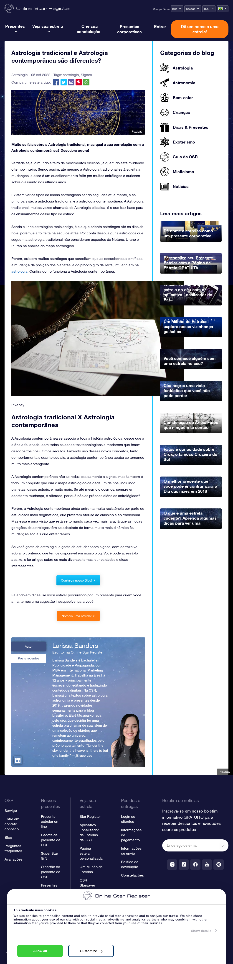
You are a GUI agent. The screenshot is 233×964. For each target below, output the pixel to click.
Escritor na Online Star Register (78, 652)
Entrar (160, 26)
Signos (86, 75)
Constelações (132, 875)
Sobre (166, 9)
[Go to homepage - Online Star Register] (38, 8)
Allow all (40, 951)
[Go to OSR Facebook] (195, 864)
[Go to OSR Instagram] (172, 864)
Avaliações (14, 859)
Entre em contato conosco (12, 824)
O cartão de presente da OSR (50, 872)
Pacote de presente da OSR (50, 840)
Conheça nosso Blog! (76, 580)
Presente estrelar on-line (50, 821)
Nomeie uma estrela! (77, 616)
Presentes (15, 26)
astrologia (71, 75)
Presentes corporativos (129, 29)
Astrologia (19, 75)
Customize (88, 951)
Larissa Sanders (75, 645)
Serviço (157, 9)
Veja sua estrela (47, 26)
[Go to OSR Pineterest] (218, 864)
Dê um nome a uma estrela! (199, 29)
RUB (207, 9)
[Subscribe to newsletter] (223, 846)
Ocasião (190, 9)
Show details (201, 931)
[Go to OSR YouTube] (207, 864)
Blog (174, 9)
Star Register (90, 816)
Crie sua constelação (88, 29)
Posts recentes (28, 658)
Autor (29, 646)
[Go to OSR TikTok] (184, 864)
